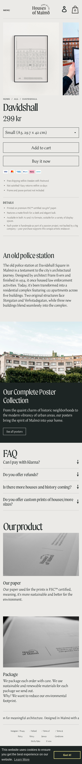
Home (6, 99)
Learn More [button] (22, 759)
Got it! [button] (67, 755)
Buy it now (41, 161)
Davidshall (29, 99)
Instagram (14, 731)
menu (6, 10)
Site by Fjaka (35, 741)
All (16, 99)
